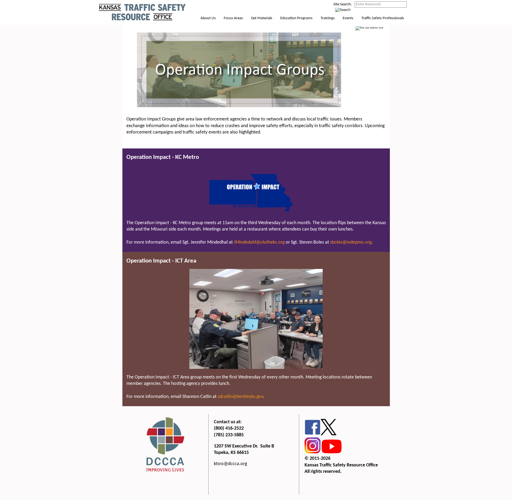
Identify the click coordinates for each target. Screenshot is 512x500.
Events (348, 18)
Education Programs (296, 18)
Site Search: (342, 4)
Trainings (328, 18)
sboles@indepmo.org (350, 242)
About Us (208, 18)
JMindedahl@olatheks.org (259, 242)
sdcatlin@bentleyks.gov (240, 396)
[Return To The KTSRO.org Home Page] (142, 22)
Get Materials (261, 18)
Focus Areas (233, 18)
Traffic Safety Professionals (382, 18)
